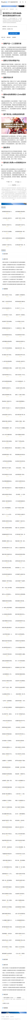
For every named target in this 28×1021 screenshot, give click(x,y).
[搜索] (23, 2)
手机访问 (20, 13)
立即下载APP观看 (13, 33)
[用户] (25, 2)
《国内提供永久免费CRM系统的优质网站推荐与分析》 (12, 195)
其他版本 (14, 37)
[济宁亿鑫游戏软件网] (4, 2)
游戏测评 (12, 9)
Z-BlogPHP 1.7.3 (17, 1019)
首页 (7, 9)
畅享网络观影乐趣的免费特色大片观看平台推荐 (12, 269)
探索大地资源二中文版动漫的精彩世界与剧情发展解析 (13, 262)
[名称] (14, 6)
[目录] (20, 2)
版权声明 (12, 1016)
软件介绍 (3, 37)
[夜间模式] (25, 6)
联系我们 (7, 1016)
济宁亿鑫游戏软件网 (13, 2)
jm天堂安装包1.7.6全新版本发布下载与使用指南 (12, 279)
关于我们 (3, 1016)
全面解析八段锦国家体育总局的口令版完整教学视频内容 (14, 264)
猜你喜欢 (9, 37)
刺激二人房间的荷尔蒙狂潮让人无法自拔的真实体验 (13, 267)
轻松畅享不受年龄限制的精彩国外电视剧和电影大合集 (13, 284)
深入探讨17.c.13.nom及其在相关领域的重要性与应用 (13, 276)
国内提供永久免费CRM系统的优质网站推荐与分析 (13, 274)
